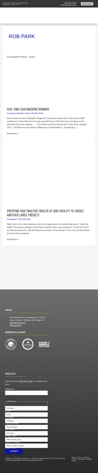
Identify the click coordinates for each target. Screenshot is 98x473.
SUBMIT (14, 451)
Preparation (12, 219)
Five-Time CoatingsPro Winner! (28, 109)
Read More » (13, 133)
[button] (65, 17)
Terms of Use (77, 457)
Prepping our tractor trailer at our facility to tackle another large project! (45, 212)
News (27, 113)
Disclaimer (81, 459)
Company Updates (15, 113)
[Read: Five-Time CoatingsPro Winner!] (49, 79)
